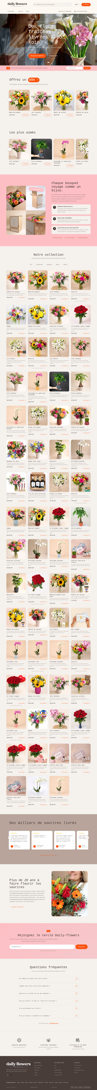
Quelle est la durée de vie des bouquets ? (34, 993)
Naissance (49, 264)
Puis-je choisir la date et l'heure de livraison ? (37, 1001)
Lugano (56, 1082)
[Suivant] (87, 99)
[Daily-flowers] (16, 4)
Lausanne (31, 1082)
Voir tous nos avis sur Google (48, 855)
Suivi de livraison (58, 1072)
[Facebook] (7, 1075)
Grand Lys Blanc (82, 161)
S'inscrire (87, 68)
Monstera (53, 461)
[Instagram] (11, 1075)
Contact (76, 1072)
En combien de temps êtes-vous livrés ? (33, 978)
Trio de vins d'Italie (36, 494)
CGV (55, 1067)
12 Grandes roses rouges (80, 326)
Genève (22, 1082)
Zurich (18, 1082)
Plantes (20, 11)
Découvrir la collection (37, 56)
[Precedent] (10, 99)
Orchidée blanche (77, 461)
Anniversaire (39, 264)
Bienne (60, 1082)
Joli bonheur (36, 112)
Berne (35, 1082)
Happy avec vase (34, 461)
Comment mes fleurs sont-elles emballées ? (34, 986)
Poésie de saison (82, 112)
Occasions (11, 11)
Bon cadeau (75, 629)
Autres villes (65, 1082)
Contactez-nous (53, 1023)
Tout (31, 264)
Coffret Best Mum (56, 765)
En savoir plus (53, 56)
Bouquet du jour (13, 461)
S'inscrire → (81, 947)
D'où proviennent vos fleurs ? (30, 1008)
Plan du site (54, 1087)
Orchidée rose (12, 662)
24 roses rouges (34, 595)
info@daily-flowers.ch (79, 1070)
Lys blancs (11, 359)
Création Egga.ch (34, 1087)
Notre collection (38, 1065)
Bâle (27, 1082)
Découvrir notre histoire (17, 907)
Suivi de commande (66, 11)
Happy (9, 326)
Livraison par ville (58, 1075)
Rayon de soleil (60, 112)
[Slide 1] (48, 62)
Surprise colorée (56, 326)
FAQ (55, 1065)
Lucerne (46, 1082)
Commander (25, 115)
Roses (27, 11)
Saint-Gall (51, 1082)
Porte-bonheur (36, 161)
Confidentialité (57, 1070)
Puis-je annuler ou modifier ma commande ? (34, 1016)
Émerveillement (15, 112)
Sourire (74, 292)
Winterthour (40, 1082)
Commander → (22, 297)
